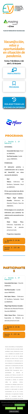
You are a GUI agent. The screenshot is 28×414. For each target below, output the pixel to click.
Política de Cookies (14, 411)
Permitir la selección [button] (10, 408)
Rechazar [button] (20, 408)
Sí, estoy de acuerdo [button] (19, 405)
